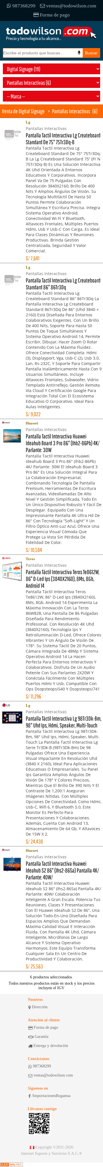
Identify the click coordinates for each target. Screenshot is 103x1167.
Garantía (41, 1036)
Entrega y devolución (50, 1046)
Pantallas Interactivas (71, 111)
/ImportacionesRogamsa (51, 1096)
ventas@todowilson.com (71, 6)
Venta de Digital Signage (23, 111)
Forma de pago (55, 15)
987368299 (23, 6)
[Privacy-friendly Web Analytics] (11, 1164)
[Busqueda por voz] (79, 52)
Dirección (39, 1007)
